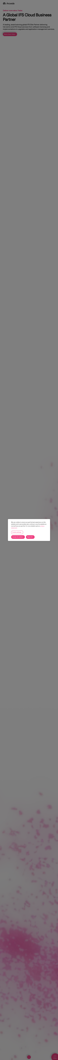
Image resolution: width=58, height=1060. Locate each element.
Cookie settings (16, 532)
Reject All (29, 537)
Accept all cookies (17, 537)
